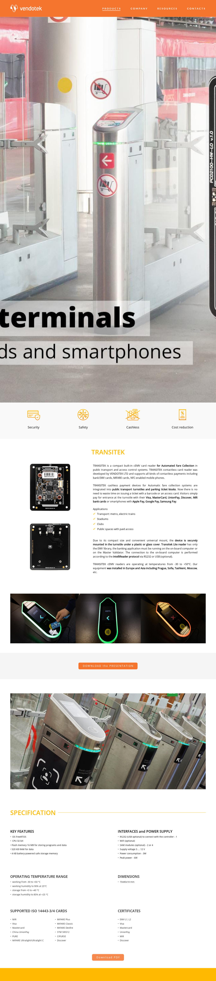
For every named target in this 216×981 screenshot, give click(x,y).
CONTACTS (196, 8)
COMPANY (139, 8)
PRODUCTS (111, 8)
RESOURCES (167, 8)
